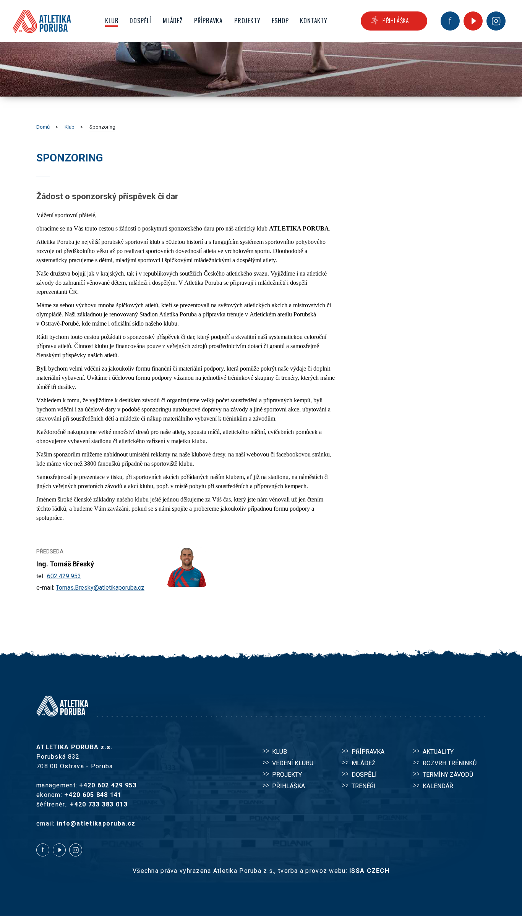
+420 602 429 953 (107, 785)
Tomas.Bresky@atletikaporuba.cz (100, 587)
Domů (43, 127)
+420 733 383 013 (98, 804)
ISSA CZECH (369, 870)
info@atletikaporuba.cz (96, 823)
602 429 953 (64, 576)
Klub (70, 127)
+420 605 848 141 (93, 794)
